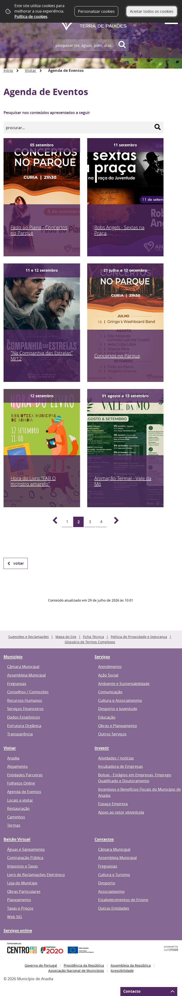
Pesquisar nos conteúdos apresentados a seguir (47, 112)
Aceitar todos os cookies (151, 11)
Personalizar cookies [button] (96, 11)
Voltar (18, 563)
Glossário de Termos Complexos (90, 642)
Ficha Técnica (93, 636)
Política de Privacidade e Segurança (139, 636)
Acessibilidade (122, 970)
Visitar (30, 70)
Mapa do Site (65, 636)
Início (8, 70)
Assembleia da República (131, 965)
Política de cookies (30, 16)
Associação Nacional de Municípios (76, 970)
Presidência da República (84, 965)
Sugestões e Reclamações (28, 636)
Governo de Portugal (41, 965)
